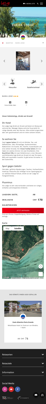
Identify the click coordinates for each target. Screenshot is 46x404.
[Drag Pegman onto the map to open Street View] (41, 274)
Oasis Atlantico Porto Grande (23, 322)
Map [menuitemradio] (7, 228)
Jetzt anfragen (23, 210)
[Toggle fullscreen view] (41, 228)
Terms (41, 278)
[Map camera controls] (41, 266)
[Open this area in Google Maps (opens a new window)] (6, 277)
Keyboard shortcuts (16, 278)
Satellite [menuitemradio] (17, 228)
